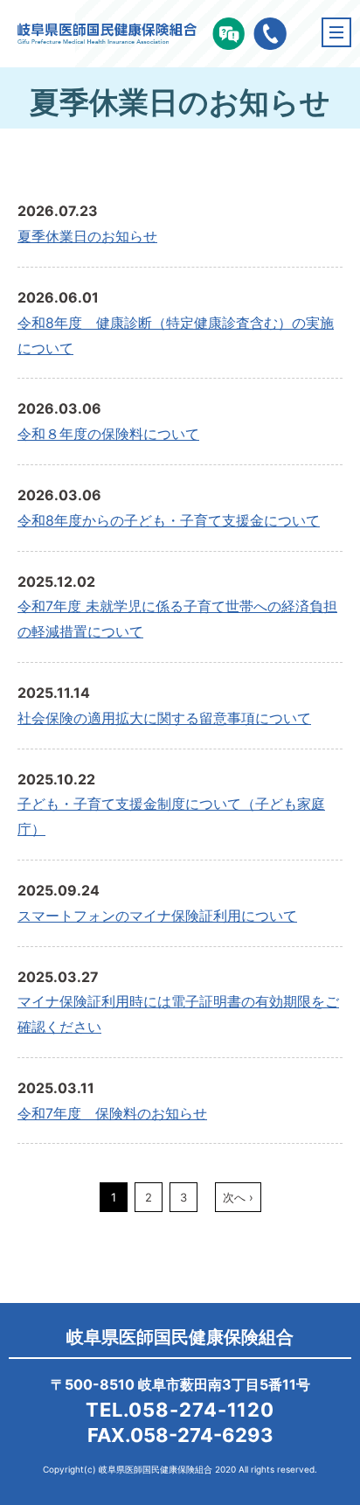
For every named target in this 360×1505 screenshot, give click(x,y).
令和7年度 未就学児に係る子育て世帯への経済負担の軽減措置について (177, 618)
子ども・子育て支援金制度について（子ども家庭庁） (171, 816)
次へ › (238, 1197)
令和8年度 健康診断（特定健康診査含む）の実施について (175, 335)
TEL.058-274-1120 (180, 1409)
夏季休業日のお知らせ (87, 236)
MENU (336, 32)
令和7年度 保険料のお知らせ (112, 1113)
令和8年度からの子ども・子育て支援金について (168, 520)
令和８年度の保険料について (108, 433)
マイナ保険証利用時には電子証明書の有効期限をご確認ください (178, 1014)
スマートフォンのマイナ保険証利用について (157, 915)
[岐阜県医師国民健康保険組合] (107, 35)
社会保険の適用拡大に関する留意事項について (164, 718)
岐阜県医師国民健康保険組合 (180, 1337)
